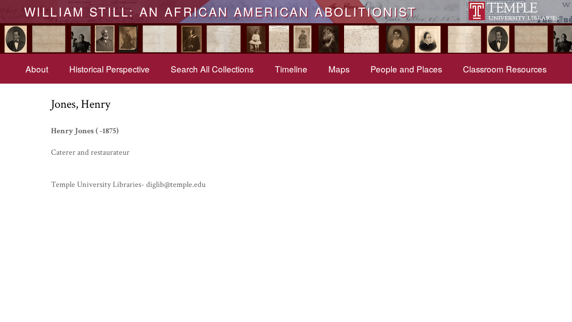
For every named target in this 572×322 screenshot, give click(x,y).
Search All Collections (212, 69)
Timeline (291, 69)
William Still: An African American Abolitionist (220, 11)
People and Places (406, 69)
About (36, 69)
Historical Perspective (109, 69)
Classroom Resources (505, 69)
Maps (338, 69)
